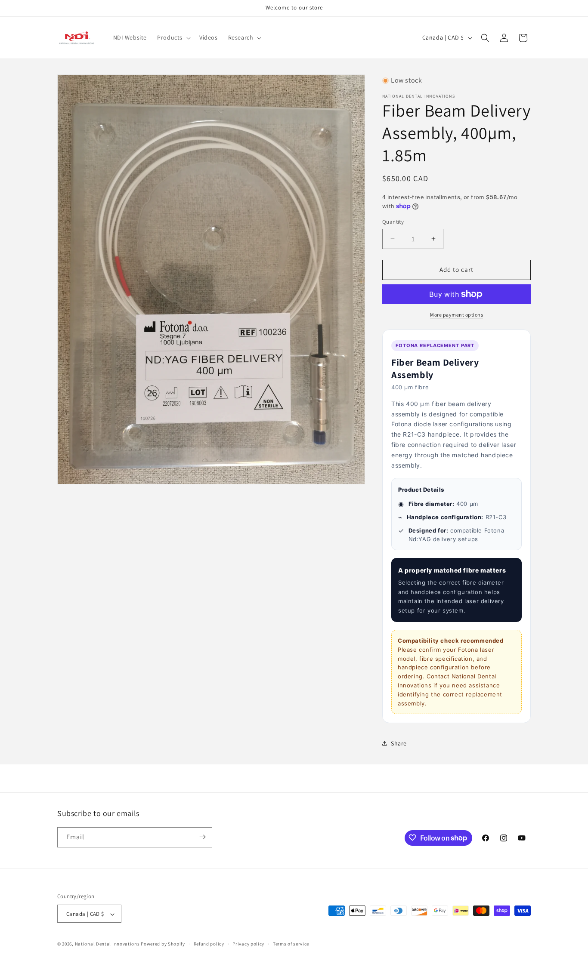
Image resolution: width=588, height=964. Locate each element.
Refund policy (209, 944)
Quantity (393, 221)
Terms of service (291, 944)
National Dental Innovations (107, 944)
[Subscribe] (202, 837)
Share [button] (399, 743)
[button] (173, 37)
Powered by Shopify (163, 944)
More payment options (456, 314)
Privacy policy (248, 944)
